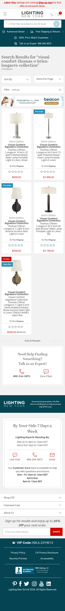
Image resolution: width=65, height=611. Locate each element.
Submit (56, 532)
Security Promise (18, 559)
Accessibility (47, 559)
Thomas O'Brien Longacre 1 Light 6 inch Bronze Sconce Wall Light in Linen (16, 230)
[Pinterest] (14, 583)
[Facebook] (20, 583)
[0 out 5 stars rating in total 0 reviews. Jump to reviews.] (16, 171)
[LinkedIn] (48, 583)
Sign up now (46, 3)
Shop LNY (9, 497)
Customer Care (12, 505)
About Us (9, 512)
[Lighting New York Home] (32, 14)
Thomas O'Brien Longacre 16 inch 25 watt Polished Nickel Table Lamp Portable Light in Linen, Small (16, 155)
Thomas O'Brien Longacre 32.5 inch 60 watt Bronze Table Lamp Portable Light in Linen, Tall (49, 229)
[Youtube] (41, 583)
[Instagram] (34, 583)
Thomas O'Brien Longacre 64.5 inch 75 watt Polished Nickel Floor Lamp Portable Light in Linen (48, 155)
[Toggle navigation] (5, 14)
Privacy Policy (18, 553)
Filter (11, 90)
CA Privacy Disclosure (47, 553)
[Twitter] (26, 583)
